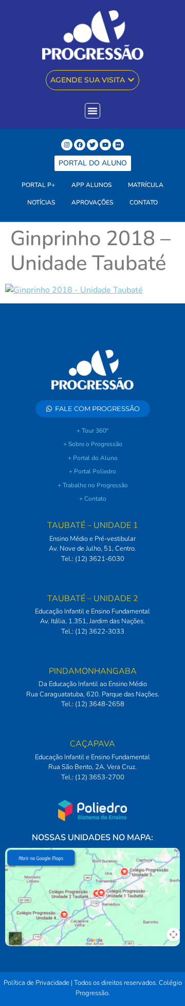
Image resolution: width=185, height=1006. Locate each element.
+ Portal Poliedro (92, 471)
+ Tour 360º (92, 431)
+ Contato (92, 499)
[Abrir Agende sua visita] (131, 80)
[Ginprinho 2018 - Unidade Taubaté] (74, 290)
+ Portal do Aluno (93, 458)
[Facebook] (79, 144)
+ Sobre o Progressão (92, 444)
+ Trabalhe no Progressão (93, 485)
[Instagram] (66, 144)
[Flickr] (118, 144)
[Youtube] (105, 144)
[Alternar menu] (92, 110)
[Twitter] (92, 144)
